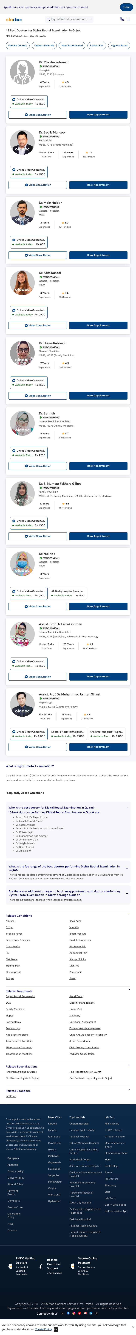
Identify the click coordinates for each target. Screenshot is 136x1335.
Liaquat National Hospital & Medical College (85, 1234)
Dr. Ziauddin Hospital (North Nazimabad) (85, 1211)
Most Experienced (72, 45)
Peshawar (53, 1155)
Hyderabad (54, 1201)
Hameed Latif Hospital (82, 1130)
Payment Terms (13, 1192)
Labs (107, 1191)
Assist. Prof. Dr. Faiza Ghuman (60, 624)
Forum (108, 1172)
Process (12, 1230)
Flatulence (12, 959)
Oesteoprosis (13, 972)
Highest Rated (119, 45)
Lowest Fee (96, 45)
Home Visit (75, 1009)
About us (13, 1164)
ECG (8, 1002)
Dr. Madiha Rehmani (53, 62)
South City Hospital (80, 1202)
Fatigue (10, 978)
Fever (72, 978)
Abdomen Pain (77, 946)
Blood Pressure (77, 933)
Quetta (52, 1188)
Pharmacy (110, 1185)
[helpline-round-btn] (121, 19)
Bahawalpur (55, 1181)
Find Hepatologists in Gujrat (85, 1071)
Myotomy (74, 1015)
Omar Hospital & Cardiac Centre (83, 1151)
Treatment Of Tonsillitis (19, 1041)
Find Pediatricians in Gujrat (21, 1071)
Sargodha (53, 1175)
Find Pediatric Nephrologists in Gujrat (90, 1078)
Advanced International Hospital (82, 1184)
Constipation (13, 946)
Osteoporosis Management (85, 1028)
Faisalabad (54, 1168)
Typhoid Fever (14, 933)
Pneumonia (75, 972)
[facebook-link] (68, 1313)
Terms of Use (15, 1207)
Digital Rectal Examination (20, 996)
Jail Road (11, 1096)
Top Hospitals (77, 1117)
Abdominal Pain (78, 952)
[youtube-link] (79, 1313)
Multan (52, 1149)
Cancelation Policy (14, 1215)
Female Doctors (17, 45)
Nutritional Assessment (82, 1021)
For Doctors (111, 1178)
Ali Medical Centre (79, 1159)
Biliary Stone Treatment (19, 1047)
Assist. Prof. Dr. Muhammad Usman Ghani (69, 695)
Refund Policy (15, 1184)
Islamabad (54, 1136)
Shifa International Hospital (84, 1166)
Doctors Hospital (79, 1123)
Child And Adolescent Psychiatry (88, 1034)
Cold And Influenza (80, 940)
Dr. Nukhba (47, 554)
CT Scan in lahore (115, 1136)
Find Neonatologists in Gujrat (22, 1078)
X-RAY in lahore (113, 1130)
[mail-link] (85, 1313)
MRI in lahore (112, 1123)
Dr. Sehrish (47, 414)
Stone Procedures (79, 1041)
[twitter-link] (62, 1313)
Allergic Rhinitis (77, 959)
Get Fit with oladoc (115, 1204)
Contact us (14, 1200)
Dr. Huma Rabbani (52, 343)
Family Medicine (15, 1009)
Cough (9, 927)
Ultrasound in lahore (116, 1153)
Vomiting (74, 927)
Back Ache (75, 920)
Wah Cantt (54, 1194)
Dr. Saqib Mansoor (52, 133)
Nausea (10, 920)
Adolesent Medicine (17, 1034)
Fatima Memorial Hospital (84, 1143)
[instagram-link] (74, 1313)
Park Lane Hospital (80, 1219)
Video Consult (40, 114)
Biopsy (9, 1015)
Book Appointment (98, 114)
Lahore (52, 1130)
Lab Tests (110, 1198)
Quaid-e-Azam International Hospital (85, 1174)
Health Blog (111, 1166)
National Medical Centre (83, 1225)
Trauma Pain (13, 965)
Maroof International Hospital (80, 1194)
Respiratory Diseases (18, 940)
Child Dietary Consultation (84, 1047)
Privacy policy (16, 1171)
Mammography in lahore (115, 1145)
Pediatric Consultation (82, 1053)
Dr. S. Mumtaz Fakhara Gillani (60, 484)
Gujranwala (54, 1162)
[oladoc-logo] (14, 19)
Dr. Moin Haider (50, 203)
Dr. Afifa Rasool (50, 273)
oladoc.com (59, 1308)
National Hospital (79, 1136)
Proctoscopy (13, 1028)
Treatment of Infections (19, 1053)
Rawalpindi (54, 1143)
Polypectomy (13, 1021)
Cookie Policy (43, 1329)
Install (126, 7)
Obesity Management (81, 1002)
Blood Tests (76, 996)
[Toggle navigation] (128, 19)
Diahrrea (74, 965)
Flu (7, 952)
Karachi (52, 1123)
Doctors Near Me (44, 45)
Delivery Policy (16, 1177)
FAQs (10, 1223)
